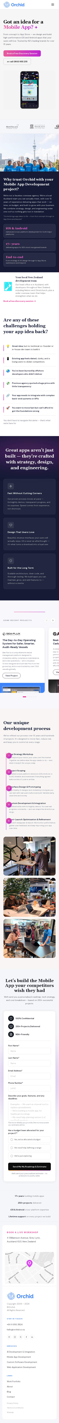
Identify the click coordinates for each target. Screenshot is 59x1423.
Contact (11, 1397)
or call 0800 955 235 (17, 61)
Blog (9, 1391)
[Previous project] (46, 620)
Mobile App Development (19, 1357)
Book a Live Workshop (22, 1232)
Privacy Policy (12, 1403)
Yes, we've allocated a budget (27, 1139)
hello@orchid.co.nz (16, 1329)
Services (12, 1346)
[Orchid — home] (13, 4)
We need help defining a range (27, 1148)
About (10, 1386)
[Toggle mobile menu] (53, 4)
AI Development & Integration (21, 1352)
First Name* (13, 1045)
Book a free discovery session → (19, 301)
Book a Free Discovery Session (22, 53)
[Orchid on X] (20, 1337)
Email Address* (15, 1070)
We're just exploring (23, 1156)
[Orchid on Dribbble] (9, 1337)
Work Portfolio (13, 1381)
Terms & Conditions (15, 1408)
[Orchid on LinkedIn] (32, 1337)
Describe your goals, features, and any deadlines (26, 1097)
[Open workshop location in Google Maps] (29, 1267)
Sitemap (10, 1412)
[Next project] (53, 620)
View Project (11, 675)
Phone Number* (15, 1083)
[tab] (24, 696)
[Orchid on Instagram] (15, 1337)
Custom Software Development (22, 1362)
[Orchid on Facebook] (26, 1337)
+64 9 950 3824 (15, 1324)
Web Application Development (21, 1367)
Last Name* (13, 1058)
